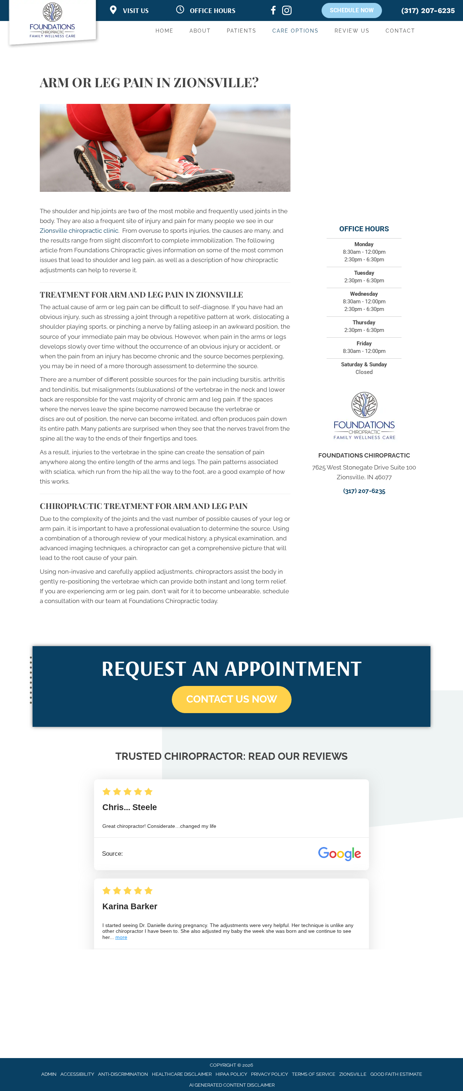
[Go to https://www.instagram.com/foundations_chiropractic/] (287, 11)
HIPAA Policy (231, 1074)
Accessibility (77, 1074)
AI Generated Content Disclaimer (232, 1085)
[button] (232, 699)
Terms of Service (313, 1074)
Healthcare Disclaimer (182, 1074)
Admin (48, 1074)
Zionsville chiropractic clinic (79, 230)
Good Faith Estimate (396, 1074)
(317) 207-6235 (428, 10)
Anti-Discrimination (123, 1074)
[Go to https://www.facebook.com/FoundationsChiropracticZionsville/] (273, 11)
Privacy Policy (269, 1074)
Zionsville (352, 1074)
